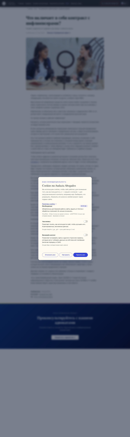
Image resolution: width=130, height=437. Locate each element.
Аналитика (46, 221)
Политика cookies (48, 204)
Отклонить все (50, 255)
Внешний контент (48, 235)
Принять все (80, 255)
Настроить (66, 255)
